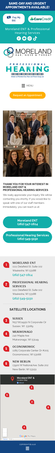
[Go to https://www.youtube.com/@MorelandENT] (24, 39)
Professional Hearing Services (32, 31)
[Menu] (27, 448)
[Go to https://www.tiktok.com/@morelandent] (35, 38)
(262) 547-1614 (22, 275)
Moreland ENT (16, 29)
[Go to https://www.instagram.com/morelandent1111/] (29, 39)
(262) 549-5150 (22, 298)
